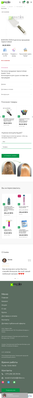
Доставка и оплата (7, 89)
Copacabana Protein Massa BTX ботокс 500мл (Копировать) (23, 231)
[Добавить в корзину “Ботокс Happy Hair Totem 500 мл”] (19, 204)
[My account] (28, 2)
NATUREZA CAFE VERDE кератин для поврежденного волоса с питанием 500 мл (9, 208)
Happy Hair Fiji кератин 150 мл (8, 230)
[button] (16, 278)
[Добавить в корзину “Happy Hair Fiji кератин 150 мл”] (4, 227)
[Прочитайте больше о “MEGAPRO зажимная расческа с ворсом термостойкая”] (3, 116)
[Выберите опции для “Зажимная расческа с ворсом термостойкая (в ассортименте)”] (19, 116)
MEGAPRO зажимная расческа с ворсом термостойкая (9, 120)
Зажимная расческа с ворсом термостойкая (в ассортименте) (24, 120)
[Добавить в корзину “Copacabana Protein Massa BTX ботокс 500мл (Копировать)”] (19, 227)
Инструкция (5, 94)
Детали (3, 84)
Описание (4, 67)
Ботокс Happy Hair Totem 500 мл (23, 207)
